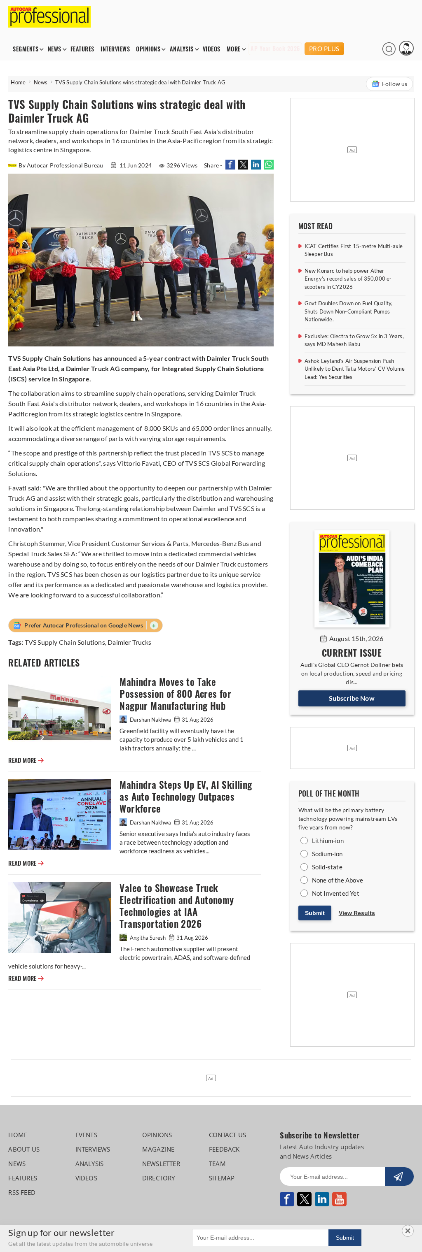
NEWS (54, 49)
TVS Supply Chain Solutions (65, 642)
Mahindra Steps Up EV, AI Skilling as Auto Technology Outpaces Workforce (186, 796)
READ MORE (26, 760)
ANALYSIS (182, 49)
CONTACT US (227, 1135)
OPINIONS (148, 49)
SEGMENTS (25, 49)
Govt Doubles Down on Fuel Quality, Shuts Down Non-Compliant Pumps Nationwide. (349, 311)
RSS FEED (21, 1192)
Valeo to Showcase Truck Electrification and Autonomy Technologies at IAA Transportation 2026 (177, 906)
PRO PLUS (324, 48)
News (41, 82)
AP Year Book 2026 (275, 49)
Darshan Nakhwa (150, 719)
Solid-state (327, 867)
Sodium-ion (327, 853)
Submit (315, 913)
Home (18, 82)
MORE (234, 49)
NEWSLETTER (161, 1163)
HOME (17, 1135)
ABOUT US (24, 1149)
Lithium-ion (328, 840)
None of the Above (337, 880)
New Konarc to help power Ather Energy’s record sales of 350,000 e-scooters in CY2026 (348, 278)
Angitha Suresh (148, 937)
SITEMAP (221, 1178)
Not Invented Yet (335, 893)
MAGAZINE (158, 1149)
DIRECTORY (158, 1178)
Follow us (395, 83)
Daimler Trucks (129, 642)
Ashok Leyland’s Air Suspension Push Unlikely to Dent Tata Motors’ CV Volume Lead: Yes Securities (355, 369)
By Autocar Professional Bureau (61, 165)
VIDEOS (211, 49)
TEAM (217, 1163)
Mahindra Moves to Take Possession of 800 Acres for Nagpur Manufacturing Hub (175, 694)
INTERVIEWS (115, 49)
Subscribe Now (352, 698)
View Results (357, 913)
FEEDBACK (224, 1149)
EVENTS (86, 1135)
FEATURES (82, 49)
